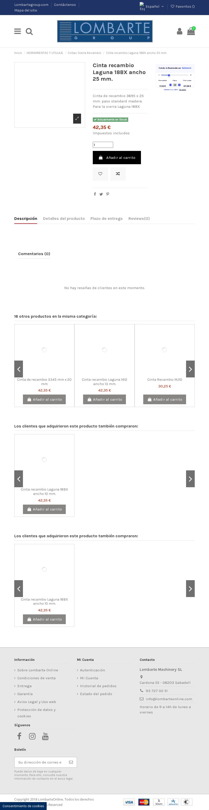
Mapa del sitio (25, 10)
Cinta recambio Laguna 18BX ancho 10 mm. (44, 491)
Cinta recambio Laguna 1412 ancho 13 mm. (104, 381)
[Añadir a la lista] (100, 174)
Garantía (25, 694)
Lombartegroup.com (31, 5)
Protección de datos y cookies (36, 712)
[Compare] (44, 373)
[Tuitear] (101, 194)
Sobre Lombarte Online (37, 670)
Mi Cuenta (89, 678)
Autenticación (92, 670)
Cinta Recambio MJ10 (164, 379)
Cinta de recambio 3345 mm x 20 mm (44, 381)
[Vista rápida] (52, 373)
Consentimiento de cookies (23, 806)
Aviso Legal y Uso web (36, 701)
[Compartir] (95, 194)
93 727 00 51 (157, 690)
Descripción (25, 218)
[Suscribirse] (71, 762)
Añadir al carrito (120, 157)
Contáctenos (65, 5)
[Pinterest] (107, 194)
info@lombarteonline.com (169, 699)
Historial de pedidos (98, 686)
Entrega (24, 686)
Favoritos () (185, 6)
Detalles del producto (64, 218)
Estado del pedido (96, 694)
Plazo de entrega (106, 218)
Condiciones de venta (36, 678)
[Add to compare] (118, 174)
